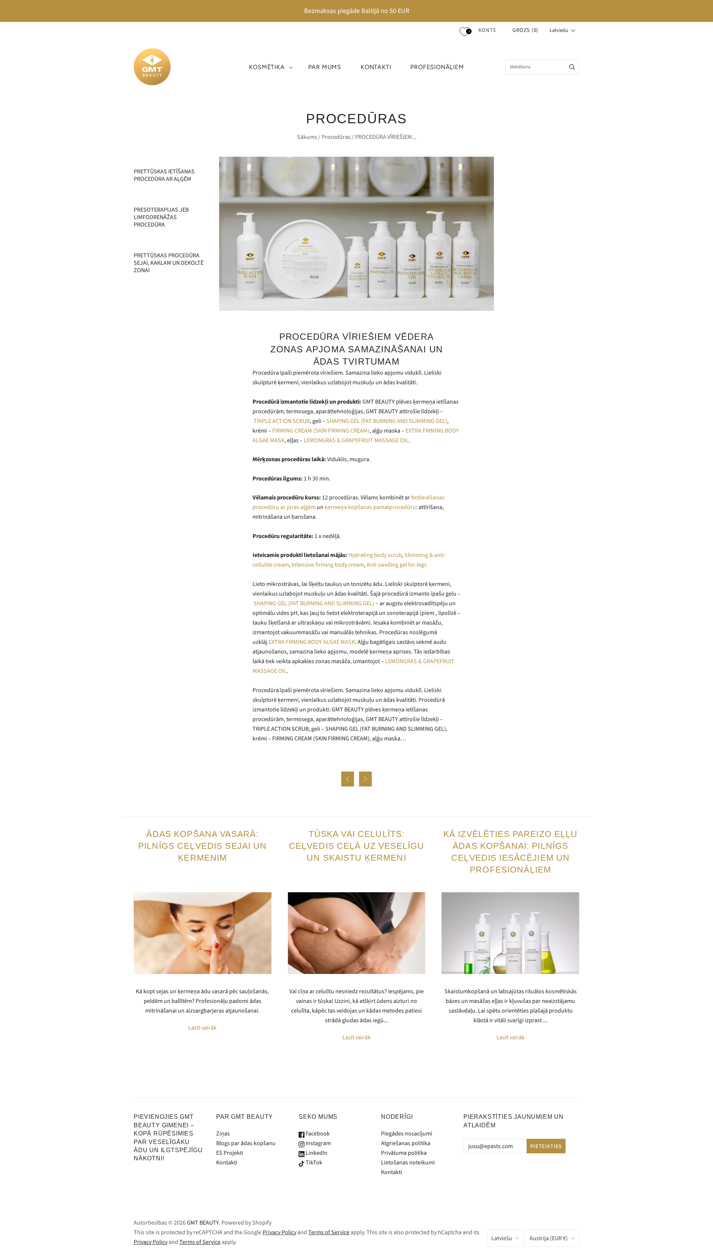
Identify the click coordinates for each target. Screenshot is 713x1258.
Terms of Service (328, 1232)
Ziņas (223, 1134)
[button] (562, 30)
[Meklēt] (572, 66)
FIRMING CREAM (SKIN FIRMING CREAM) (320, 431)
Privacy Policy (279, 1232)
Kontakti (226, 1162)
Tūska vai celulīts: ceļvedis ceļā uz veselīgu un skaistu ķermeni (356, 846)
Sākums (307, 137)
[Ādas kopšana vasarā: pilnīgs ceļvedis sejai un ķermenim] (202, 933)
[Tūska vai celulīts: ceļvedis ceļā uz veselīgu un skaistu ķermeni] (357, 933)
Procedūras (336, 137)
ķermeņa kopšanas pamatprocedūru (370, 507)
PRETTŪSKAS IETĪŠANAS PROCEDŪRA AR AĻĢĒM (164, 175)
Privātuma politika (404, 1153)
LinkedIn (316, 1153)
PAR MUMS (324, 67)
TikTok (313, 1162)
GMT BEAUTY (203, 1223)
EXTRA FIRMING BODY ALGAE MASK (311, 642)
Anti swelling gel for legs (397, 565)
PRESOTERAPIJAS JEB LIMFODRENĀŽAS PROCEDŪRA (161, 217)
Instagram (318, 1143)
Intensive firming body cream (328, 565)
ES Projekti (229, 1153)
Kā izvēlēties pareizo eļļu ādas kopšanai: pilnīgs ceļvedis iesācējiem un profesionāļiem (510, 851)
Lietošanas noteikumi (408, 1162)
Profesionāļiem (437, 67)
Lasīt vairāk (202, 1028)
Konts (487, 30)
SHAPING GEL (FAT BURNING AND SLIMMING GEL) (386, 421)
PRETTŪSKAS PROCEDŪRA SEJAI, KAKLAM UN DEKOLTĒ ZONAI (169, 262)
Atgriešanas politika (405, 1143)
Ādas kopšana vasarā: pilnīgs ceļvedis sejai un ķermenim (202, 846)
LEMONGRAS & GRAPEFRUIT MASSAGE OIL (356, 440)
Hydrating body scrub (375, 555)
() (525, 30)
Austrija (549, 1238)
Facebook (317, 1134)
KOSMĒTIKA (266, 67)
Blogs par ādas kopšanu (246, 1143)
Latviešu (501, 1238)
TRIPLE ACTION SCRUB (282, 421)
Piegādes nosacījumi (406, 1134)
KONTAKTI (376, 67)
